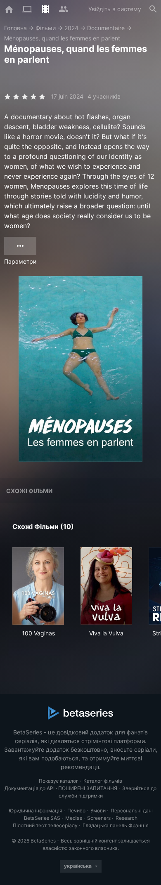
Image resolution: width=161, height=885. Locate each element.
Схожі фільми (29, 490)
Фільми (46, 27)
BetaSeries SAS (42, 818)
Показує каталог (58, 781)
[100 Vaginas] (38, 586)
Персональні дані (132, 810)
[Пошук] (153, 9)
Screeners (99, 818)
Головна (15, 27)
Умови (98, 810)
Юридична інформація (35, 810)
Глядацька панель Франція (116, 825)
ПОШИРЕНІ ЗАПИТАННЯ (87, 788)
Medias (73, 818)
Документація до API (29, 788)
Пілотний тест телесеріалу (45, 825)
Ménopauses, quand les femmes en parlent (62, 38)
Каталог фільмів (102, 781)
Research (126, 818)
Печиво (76, 810)
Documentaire (106, 27)
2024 (71, 27)
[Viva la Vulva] (106, 586)
